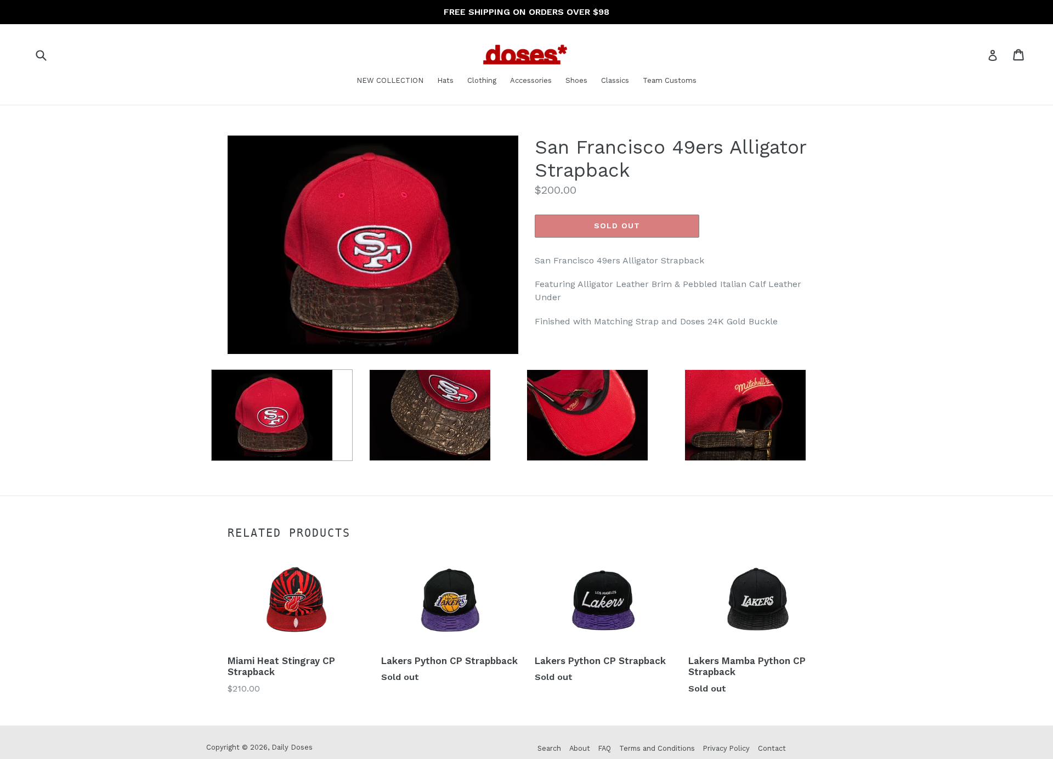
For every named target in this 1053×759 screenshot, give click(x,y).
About (579, 748)
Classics (615, 80)
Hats (445, 80)
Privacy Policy (726, 748)
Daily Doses (292, 747)
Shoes (576, 80)
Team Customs (670, 80)
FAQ (604, 748)
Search (549, 748)
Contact (772, 748)
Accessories (531, 80)
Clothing (481, 80)
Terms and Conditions (657, 748)
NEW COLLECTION (389, 80)
